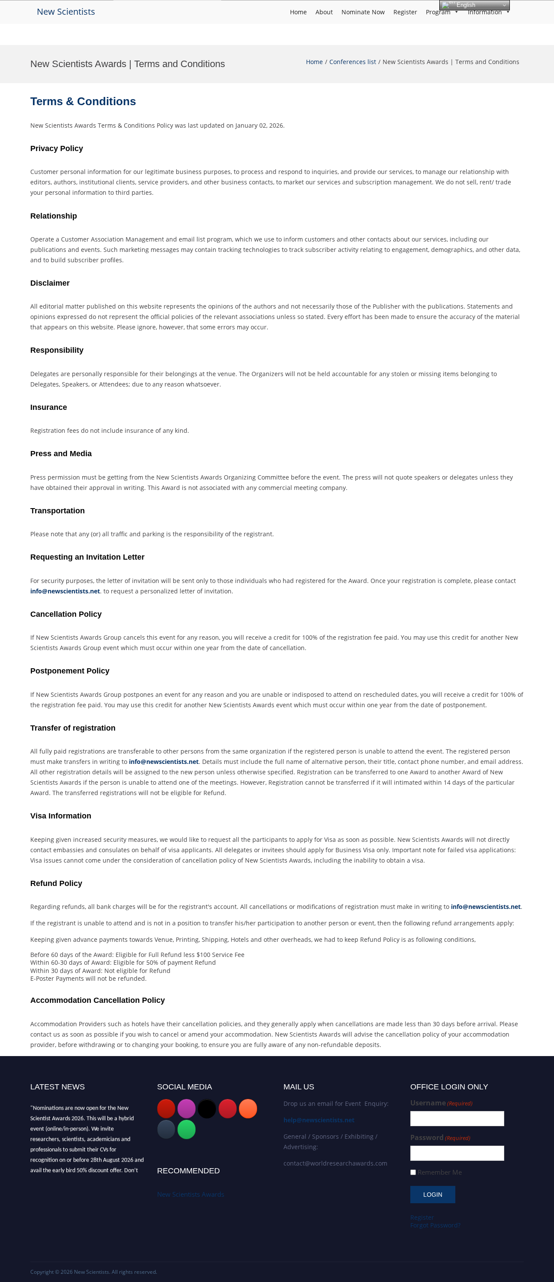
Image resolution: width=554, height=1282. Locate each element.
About (324, 12)
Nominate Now (363, 12)
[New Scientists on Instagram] (186, 1108)
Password (440, 1137)
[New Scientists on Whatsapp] (186, 1129)
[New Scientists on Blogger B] (248, 1108)
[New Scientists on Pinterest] (228, 1108)
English (465, 5)
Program (438, 12)
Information (485, 12)
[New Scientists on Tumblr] (166, 1129)
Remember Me (440, 1172)
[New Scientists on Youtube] (166, 1108)
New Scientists (66, 11)
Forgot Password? (435, 1225)
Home (298, 12)
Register (405, 12)
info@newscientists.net (65, 591)
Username (441, 1103)
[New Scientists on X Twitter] (207, 1108)
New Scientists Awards (190, 1194)
